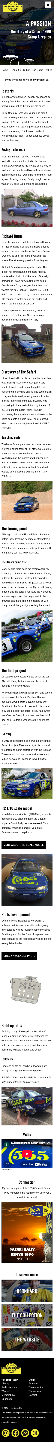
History (5, 1383)
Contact (32, 1395)
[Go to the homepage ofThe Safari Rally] (12, 7)
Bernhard (33, 1383)
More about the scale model (23, 845)
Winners (6, 1391)
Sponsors (7, 1399)
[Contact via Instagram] (35, 1432)
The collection (36, 1387)
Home (5, 70)
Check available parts (19, 956)
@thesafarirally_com (30, 1070)
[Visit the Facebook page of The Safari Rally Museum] (15, 1432)
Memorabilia (8, 1395)
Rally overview (9, 1387)
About (15, 70)
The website (35, 1391)
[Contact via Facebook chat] (25, 1432)
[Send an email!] (6, 1432)
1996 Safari (18, 701)
